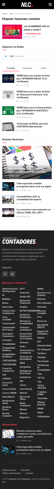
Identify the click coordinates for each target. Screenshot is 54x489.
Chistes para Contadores (8, 312)
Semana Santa (44, 345)
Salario (40, 337)
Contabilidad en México (8, 355)
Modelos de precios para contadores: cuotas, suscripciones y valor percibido (25, 170)
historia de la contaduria (27, 351)
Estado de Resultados (25, 316)
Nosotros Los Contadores (19, 479)
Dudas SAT (25, 296)
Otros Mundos (44, 303)
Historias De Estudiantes (26, 357)
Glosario (24, 342)
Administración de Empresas (10, 290)
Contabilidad (8, 344)
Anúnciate (25, 470)
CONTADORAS (9, 360)
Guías (23, 346)
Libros (23, 385)
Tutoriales (42, 398)
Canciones (7, 307)
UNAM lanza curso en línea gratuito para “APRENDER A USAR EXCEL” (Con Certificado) (34, 110)
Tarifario (41, 353)
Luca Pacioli (26, 389)
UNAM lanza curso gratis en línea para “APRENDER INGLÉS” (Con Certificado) (33, 78)
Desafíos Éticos (6, 408)
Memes (23, 393)
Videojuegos (43, 416)
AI (3, 295)
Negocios (25, 417)
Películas (41, 307)
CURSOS (6, 379)
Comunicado (8, 323)
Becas (5, 303)
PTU (39, 317)
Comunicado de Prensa (8, 328)
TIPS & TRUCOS (41, 386)
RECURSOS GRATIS (42, 326)
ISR (21, 381)
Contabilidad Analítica (8, 349)
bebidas (6, 299)
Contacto (29, 473)
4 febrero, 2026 (24, 216)
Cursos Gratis (9, 389)
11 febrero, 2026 (12, 176)
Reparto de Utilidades (42, 332)
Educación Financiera (25, 301)
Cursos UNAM (9, 393)
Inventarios (25, 377)
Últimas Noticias (41, 403)
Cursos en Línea (7, 383)
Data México (8, 397)
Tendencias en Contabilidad (43, 367)
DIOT (22, 289)
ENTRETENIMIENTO (30, 311)
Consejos (7, 340)
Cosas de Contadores (9, 27)
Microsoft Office (25, 398)
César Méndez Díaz (33, 34)
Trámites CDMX (41, 393)
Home (4, 14)
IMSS (22, 363)
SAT (39, 341)
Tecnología (43, 361)
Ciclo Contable (6, 318)
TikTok (40, 378)
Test (39, 374)
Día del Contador (7, 414)
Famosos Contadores (26, 328)
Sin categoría (44, 349)
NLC (4, 482)
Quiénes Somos (9, 470)
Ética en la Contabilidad (26, 322)
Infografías (25, 367)
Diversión (24, 292)
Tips (39, 382)
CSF (4, 375)
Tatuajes (41, 357)
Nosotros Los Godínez (44, 293)
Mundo (23, 409)
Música (23, 413)
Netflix (40, 289)
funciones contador (23, 14)
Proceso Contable (41, 312)
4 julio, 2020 (30, 37)
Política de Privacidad (11, 473)
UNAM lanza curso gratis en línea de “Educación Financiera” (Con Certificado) (33, 94)
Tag (11, 14)
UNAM (40, 408)
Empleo (23, 307)
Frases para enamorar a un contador (26, 336)
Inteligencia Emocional (26, 372)
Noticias (41, 299)
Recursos (42, 321)
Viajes (40, 412)
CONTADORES (9, 364)
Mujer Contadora (25, 404)
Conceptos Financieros (8, 335)
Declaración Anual (8, 402)
